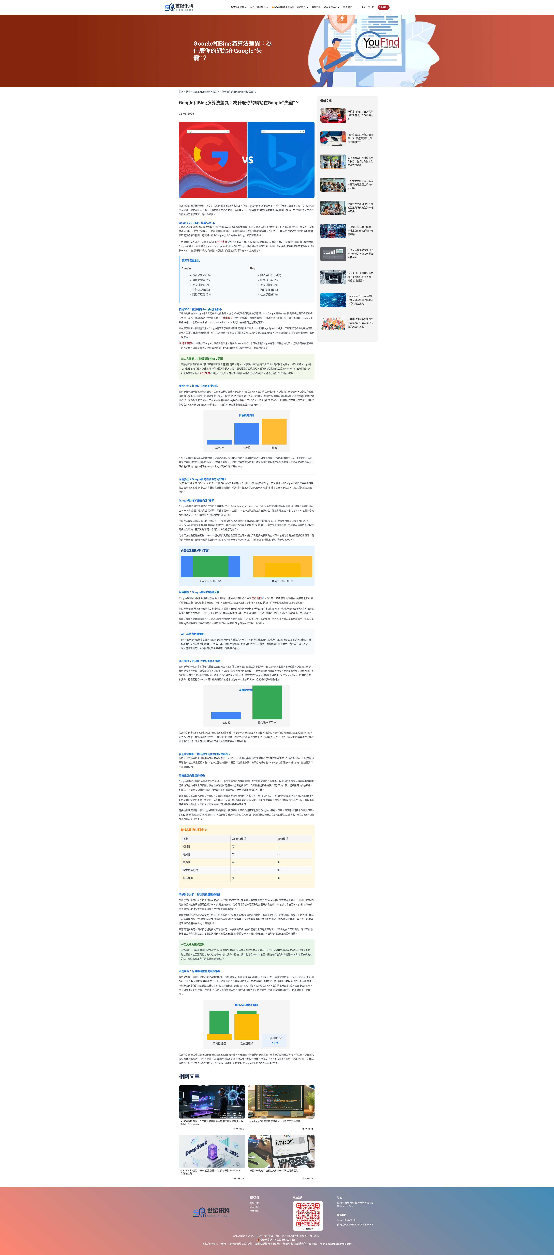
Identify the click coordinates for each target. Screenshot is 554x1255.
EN (363, 7)
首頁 (181, 91)
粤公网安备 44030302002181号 (278, 1239)
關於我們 (255, 1203)
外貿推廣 (205, 373)
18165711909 (349, 1220)
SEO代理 (255, 1207)
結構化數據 (185, 343)
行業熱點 (255, 1210)
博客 (188, 91)
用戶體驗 (222, 241)
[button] (245, 7)
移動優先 (228, 317)
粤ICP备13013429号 (276, 1235)
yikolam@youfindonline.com (358, 1224)
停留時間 (256, 598)
